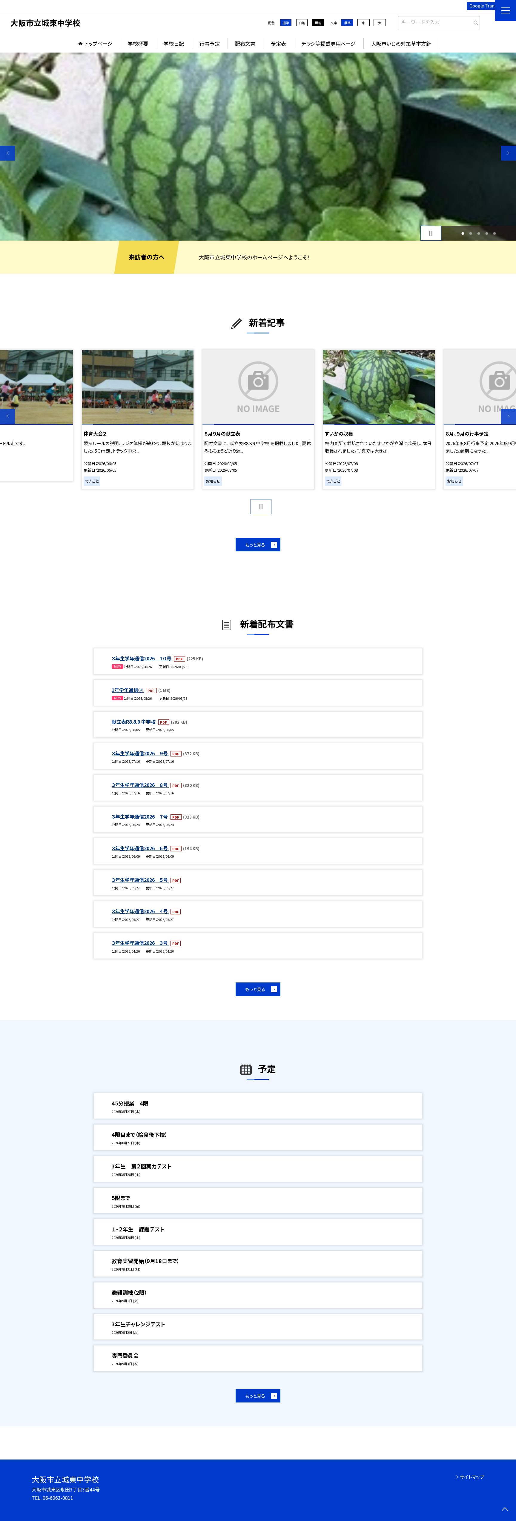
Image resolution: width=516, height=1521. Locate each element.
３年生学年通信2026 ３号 (140, 942)
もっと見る (255, 545)
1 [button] (462, 233)
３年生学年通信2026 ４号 (140, 911)
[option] (258, 147)
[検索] (474, 21)
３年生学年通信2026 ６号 (140, 848)
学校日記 (174, 43)
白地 (302, 22)
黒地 (318, 22)
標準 (347, 22)
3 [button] (478, 233)
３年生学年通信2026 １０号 (142, 658)
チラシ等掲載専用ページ (329, 43)
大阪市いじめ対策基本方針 (401, 43)
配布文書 (245, 43)
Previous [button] (7, 153)
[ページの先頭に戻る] (505, 1510)
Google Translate (486, 6)
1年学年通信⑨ (128, 689)
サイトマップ (472, 1476)
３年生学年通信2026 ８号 (140, 784)
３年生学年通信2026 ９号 (140, 753)
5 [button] (494, 233)
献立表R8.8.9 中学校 (134, 721)
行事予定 (209, 43)
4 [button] (486, 233)
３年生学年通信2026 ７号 (140, 816)
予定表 (278, 43)
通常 (285, 22)
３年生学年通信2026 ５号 (140, 879)
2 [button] (470, 233)
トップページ (98, 43)
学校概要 (138, 43)
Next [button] (508, 153)
